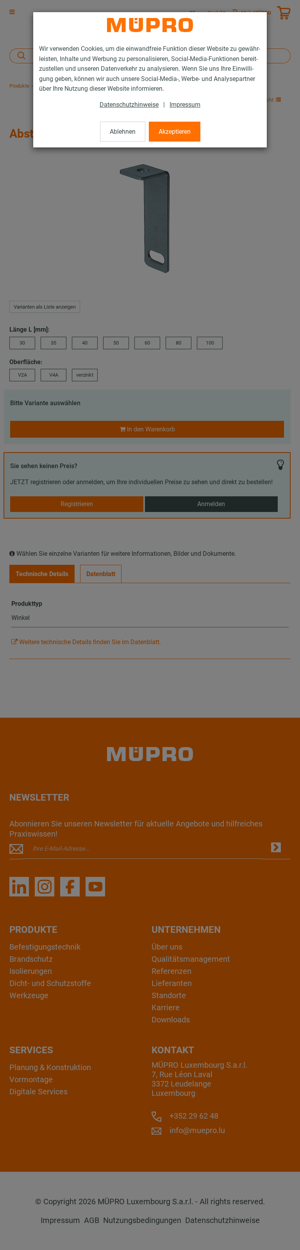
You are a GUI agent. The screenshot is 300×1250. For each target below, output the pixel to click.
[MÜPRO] (150, 25)
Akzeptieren (175, 131)
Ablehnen (123, 131)
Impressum (185, 104)
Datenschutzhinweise (129, 104)
